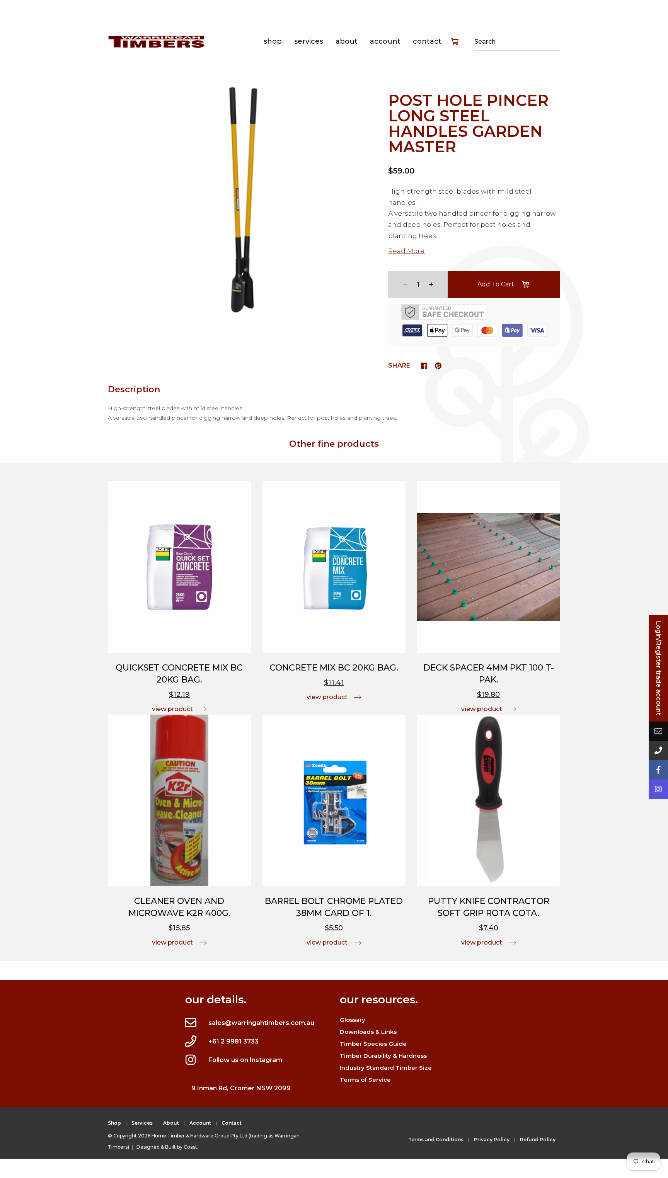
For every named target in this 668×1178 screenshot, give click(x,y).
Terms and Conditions (436, 1139)
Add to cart (495, 284)
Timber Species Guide (373, 1043)
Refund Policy (538, 1139)
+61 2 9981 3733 (233, 1041)
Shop (273, 41)
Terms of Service (365, 1079)
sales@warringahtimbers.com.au (261, 1022)
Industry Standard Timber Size (386, 1067)
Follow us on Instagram (245, 1060)
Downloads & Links (368, 1031)
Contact (427, 41)
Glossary (352, 1019)
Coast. (191, 1147)
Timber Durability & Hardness (383, 1055)
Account (385, 41)
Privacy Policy (492, 1139)
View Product (172, 709)
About (347, 41)
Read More (406, 251)
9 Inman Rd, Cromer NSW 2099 (241, 1088)
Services (308, 41)
